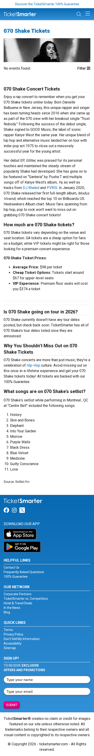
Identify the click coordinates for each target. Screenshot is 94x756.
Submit (12, 705)
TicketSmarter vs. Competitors (26, 598)
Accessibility (12, 643)
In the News (12, 608)
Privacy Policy (13, 634)
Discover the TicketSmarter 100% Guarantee (47, 4)
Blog (7, 612)
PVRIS (52, 188)
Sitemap (10, 648)
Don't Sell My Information (22, 639)
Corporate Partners (17, 594)
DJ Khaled (31, 188)
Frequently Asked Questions (24, 572)
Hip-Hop (33, 365)
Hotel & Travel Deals (18, 603)
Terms (8, 630)
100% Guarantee (16, 576)
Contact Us (11, 567)
